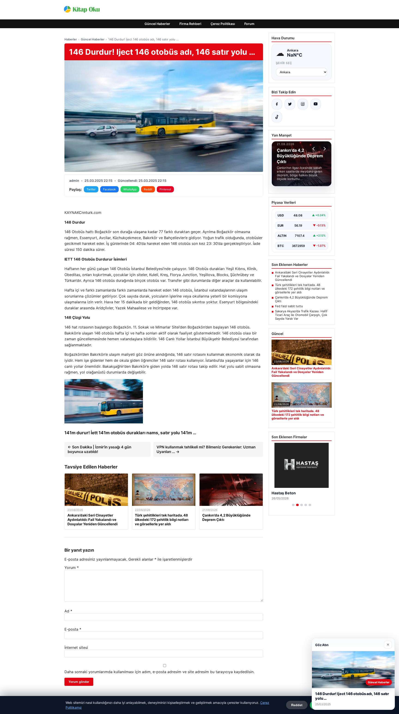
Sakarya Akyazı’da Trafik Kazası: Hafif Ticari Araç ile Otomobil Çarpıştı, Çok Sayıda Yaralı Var (301, 314)
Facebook (109, 189)
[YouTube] (315, 104)
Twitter (91, 189)
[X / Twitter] (289, 104)
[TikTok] (277, 117)
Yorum (71, 567)
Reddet (296, 705)
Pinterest (165, 189)
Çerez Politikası (223, 24)
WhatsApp (129, 189)
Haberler (70, 39)
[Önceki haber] (314, 149)
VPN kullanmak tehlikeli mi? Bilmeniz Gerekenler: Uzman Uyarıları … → (206, 449)
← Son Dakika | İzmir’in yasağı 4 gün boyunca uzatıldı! (99, 449)
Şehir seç (284, 63)
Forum (249, 24)
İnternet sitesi (76, 647)
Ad (68, 611)
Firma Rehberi (190, 24)
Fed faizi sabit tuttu (289, 306)
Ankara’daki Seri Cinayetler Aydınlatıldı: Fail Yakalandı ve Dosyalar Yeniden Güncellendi (302, 276)
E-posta (72, 629)
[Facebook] (277, 104)
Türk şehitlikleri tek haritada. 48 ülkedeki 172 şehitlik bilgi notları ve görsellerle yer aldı (300, 288)
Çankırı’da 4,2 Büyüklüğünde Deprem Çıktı (301, 299)
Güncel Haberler (157, 24)
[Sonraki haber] (324, 149)
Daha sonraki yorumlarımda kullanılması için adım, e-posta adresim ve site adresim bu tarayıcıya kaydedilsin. (159, 671)
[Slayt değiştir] (293, 505)
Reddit (148, 189)
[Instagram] (302, 104)
